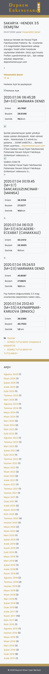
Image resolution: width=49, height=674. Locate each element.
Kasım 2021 (9, 484)
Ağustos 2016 (11, 628)
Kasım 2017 (9, 616)
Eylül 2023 (9, 433)
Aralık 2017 (9, 611)
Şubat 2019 (9, 565)
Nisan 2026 (9, 378)
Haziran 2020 (10, 522)
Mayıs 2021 (9, 497)
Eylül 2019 (9, 552)
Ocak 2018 (9, 607)
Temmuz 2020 (11, 518)
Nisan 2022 (9, 472)
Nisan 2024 (9, 416)
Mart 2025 (9, 399)
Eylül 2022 (9, 455)
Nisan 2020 (9, 531)
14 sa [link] (6, 78)
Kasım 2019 (10, 548)
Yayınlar (11, 338)
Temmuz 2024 (11, 408)
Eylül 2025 (9, 391)
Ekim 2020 (9, 514)
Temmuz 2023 (11, 442)
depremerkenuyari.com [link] (33, 145)
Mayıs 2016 (9, 637)
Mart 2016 (9, 645)
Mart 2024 (9, 421)
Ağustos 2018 (11, 578)
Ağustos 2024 (11, 404)
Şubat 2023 (10, 450)
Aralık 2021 (9, 480)
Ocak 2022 (9, 476)
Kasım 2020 (10, 510)
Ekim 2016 (9, 624)
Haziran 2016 (10, 633)
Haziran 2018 (10, 586)
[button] (24, 105)
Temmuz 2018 (11, 582)
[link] (13, 74)
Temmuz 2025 (11, 395)
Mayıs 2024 (10, 412)
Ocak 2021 (9, 501)
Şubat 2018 (9, 603)
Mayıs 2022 (9, 467)
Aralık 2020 (9, 505)
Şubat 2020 (10, 539)
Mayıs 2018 (9, 590)
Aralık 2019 (9, 544)
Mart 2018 (9, 599)
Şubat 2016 (9, 650)
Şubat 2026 (10, 383)
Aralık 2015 (9, 658)
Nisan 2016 (9, 641)
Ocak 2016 (9, 654)
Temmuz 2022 (11, 459)
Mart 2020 (9, 535)
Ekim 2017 (9, 620)
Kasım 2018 (9, 573)
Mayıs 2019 (9, 556)
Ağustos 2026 (11, 374)
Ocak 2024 (9, 425)
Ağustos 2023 (11, 438)
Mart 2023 (9, 446)
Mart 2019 (9, 561)
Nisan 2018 (9, 594)
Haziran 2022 (10, 463)
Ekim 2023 (9, 429)
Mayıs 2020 (10, 527)
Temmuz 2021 (11, 488)
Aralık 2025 (9, 387)
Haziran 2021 (10, 493)
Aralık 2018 (9, 569)
